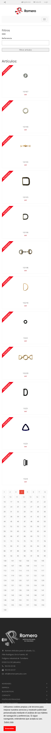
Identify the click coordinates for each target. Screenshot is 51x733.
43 (45, 517)
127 (27, 580)
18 (18, 502)
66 (11, 536)
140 (35, 590)
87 (11, 551)
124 (5, 580)
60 (18, 531)
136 (5, 590)
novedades (6, 683)
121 (27, 576)
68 (25, 536)
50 (45, 521)
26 (25, 507)
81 (18, 546)
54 (25, 526)
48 (31, 521)
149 (12, 600)
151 (27, 600)
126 (20, 580)
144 (20, 595)
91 (38, 551)
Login (46, 2)
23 (4, 507)
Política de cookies (10, 703)
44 (4, 521)
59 (11, 531)
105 (42, 561)
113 (12, 571)
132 (20, 585)
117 (42, 571)
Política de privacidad (11, 699)
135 (42, 585)
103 (27, 561)
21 (38, 502)
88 (18, 551)
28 (38, 507)
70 (38, 536)
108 (20, 566)
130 (5, 585)
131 (12, 585)
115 (27, 571)
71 (45, 536)
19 (25, 502)
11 (17, 497)
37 (4, 517)
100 (5, 561)
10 (10, 497)
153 (42, 600)
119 (12, 576)
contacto (6, 695)
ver (25, 94)
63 (38, 531)
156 (20, 605)
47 (25, 521)
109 (27, 566)
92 (45, 551)
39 (18, 517)
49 (38, 521)
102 (20, 561)
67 (18, 536)
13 (30, 497)
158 (35, 605)
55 (31, 526)
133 (27, 585)
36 (45, 512)
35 (38, 512)
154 (5, 605)
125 (12, 580)
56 (38, 526)
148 (5, 600)
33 (25, 512)
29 (45, 507)
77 (38, 541)
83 (31, 546)
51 (4, 526)
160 (5, 610)
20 (31, 502)
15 (44, 497)
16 (4, 502)
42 (38, 517)
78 (45, 541)
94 (11, 556)
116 (35, 571)
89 (25, 551)
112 (5, 571)
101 (12, 561)
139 (27, 590)
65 (4, 536)
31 (11, 512)
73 (11, 541)
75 (25, 541)
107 (12, 566)
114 (20, 571)
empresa (5, 687)
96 (25, 556)
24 (11, 507)
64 (45, 531)
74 (18, 541)
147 (42, 595)
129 (42, 580)
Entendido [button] (9, 729)
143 (12, 595)
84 (38, 546)
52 (11, 526)
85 (45, 546)
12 (24, 497)
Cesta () (38, 2)
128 (35, 580)
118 (5, 576)
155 (12, 605)
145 (27, 595)
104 (35, 561)
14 (37, 497)
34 (31, 512)
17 (11, 502)
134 (35, 585)
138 (20, 590)
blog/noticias (8, 691)
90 (31, 551)
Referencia (7, 38)
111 (42, 566)
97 (31, 556)
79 (4, 546)
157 (27, 605)
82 (25, 546)
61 (25, 531)
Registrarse (27, 2)
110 (35, 566)
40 (25, 517)
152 (35, 600)
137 (12, 590)
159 (42, 605)
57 (45, 526)
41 (31, 517)
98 (38, 556)
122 (35, 576)
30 (4, 512)
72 (4, 541)
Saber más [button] (8, 722)
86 (4, 551)
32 (18, 512)
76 (31, 541)
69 (31, 536)
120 (20, 576)
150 (20, 600)
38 (11, 517)
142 (5, 595)
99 (45, 556)
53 (18, 526)
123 (42, 576)
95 (18, 556)
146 (35, 595)
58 (4, 531)
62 (31, 531)
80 (11, 546)
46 (18, 521)
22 (45, 502)
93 (4, 556)
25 (18, 507)
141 (42, 590)
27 (31, 507)
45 (11, 521)
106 (5, 566)
